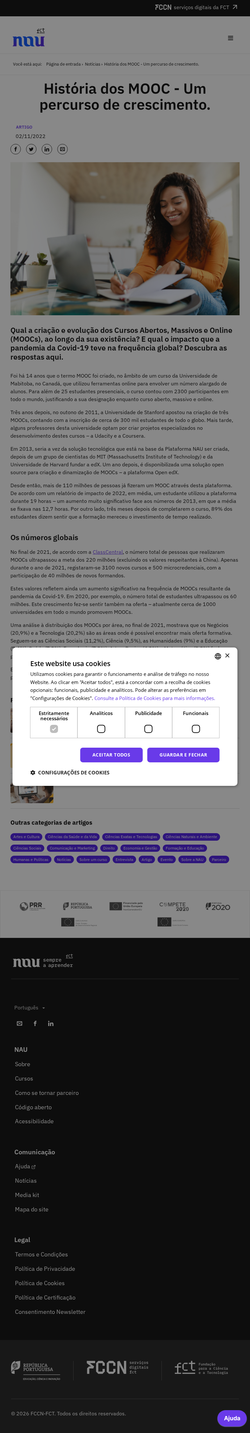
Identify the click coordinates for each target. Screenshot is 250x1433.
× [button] (227, 655)
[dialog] (124, 716)
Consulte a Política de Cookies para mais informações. (154, 698)
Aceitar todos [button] (111, 755)
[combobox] (218, 656)
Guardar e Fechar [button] (183, 755)
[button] (69, 772)
